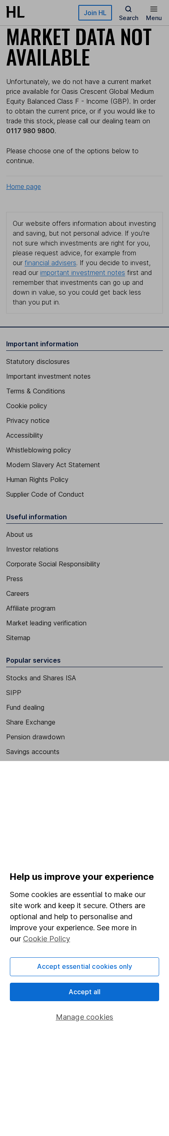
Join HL (95, 13)
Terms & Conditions (35, 391)
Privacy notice (28, 420)
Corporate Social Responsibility (53, 564)
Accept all (85, 992)
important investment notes (82, 272)
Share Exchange (30, 722)
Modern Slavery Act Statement (53, 465)
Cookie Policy (46, 938)
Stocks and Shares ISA (41, 678)
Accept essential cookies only (84, 966)
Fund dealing (25, 707)
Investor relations (32, 549)
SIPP (13, 692)
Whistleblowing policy (38, 450)
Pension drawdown (35, 737)
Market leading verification (46, 623)
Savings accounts (32, 751)
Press (14, 579)
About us (19, 534)
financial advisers (50, 263)
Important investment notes (48, 376)
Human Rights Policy (37, 479)
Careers (17, 593)
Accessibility (24, 435)
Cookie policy (26, 406)
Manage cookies (85, 1017)
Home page (23, 186)
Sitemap (18, 638)
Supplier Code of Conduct (45, 494)
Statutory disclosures (38, 361)
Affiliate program (30, 608)
